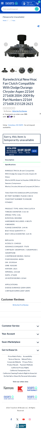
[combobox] (20, 9)
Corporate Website (14, 362)
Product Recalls (12, 365)
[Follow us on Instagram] (29, 419)
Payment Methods (26, 365)
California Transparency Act (20, 370)
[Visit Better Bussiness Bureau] (20, 426)
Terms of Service (14, 359)
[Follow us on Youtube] (23, 419)
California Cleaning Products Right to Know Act (20, 373)
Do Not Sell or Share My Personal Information (20, 376)
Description (9, 160)
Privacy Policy (27, 362)
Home (4, 20)
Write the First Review (19, 111)
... (9, 20)
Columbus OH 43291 (15, 125)
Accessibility (27, 356)
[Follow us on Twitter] (17, 419)
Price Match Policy (14, 356)
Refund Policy (27, 359)
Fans (13, 20)
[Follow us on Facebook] (11, 419)
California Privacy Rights (20, 368)
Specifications (10, 164)
